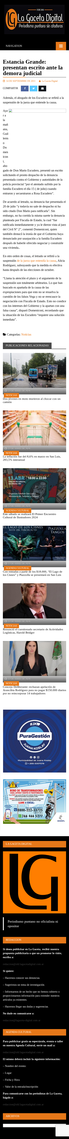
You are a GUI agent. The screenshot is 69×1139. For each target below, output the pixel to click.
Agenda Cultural (17, 510)
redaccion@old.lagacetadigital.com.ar (23, 964)
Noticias (26, 334)
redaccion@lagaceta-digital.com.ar (21, 1020)
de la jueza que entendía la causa (36, 260)
